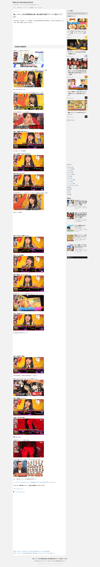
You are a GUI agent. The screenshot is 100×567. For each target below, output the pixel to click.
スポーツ (69, 172)
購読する (71, 257)
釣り (68, 192)
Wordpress (69, 167)
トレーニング (70, 179)
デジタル (69, 178)
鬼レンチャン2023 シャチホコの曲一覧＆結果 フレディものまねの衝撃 (33, 551)
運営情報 (31, 7)
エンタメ (17, 491)
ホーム (14, 7)
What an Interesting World (23, 2)
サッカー (69, 170)
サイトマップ (26, 7)
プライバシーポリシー (39, 7)
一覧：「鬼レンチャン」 (18, 488)
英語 (68, 190)
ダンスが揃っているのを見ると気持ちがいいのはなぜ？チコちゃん (80, 246)
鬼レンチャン (22, 491)
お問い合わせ (19, 7)
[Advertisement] (39, 35)
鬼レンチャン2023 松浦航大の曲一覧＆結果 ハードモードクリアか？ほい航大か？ (35, 553)
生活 (68, 189)
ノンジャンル (70, 183)
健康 (68, 187)
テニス (68, 176)
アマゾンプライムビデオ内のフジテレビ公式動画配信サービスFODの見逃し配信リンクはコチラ (33, 482)
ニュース (69, 181)
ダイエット (69, 174)
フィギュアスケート (71, 185)
